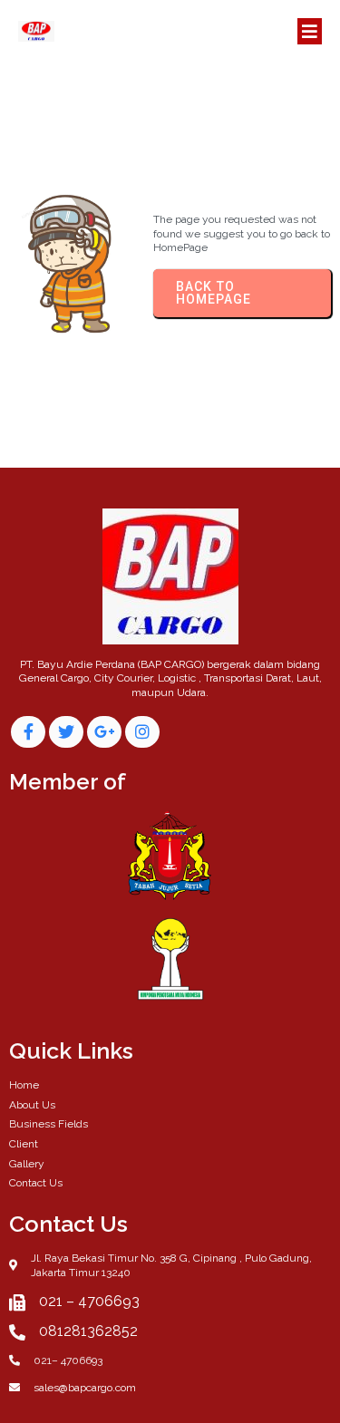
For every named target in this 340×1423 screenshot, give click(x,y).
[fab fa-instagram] (142, 732)
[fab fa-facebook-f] (28, 732)
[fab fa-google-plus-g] (104, 732)
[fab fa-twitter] (66, 732)
